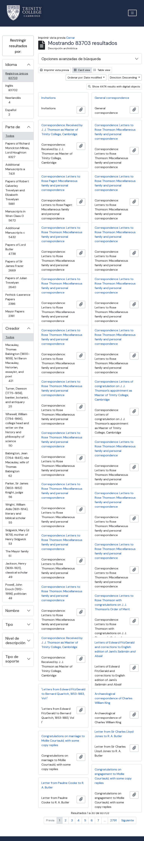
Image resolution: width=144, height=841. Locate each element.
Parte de (12, 126)
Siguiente (127, 820)
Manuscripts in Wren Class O (17, 215)
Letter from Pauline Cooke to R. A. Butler (62, 785)
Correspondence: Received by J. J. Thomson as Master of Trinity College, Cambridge (62, 129)
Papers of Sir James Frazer (17, 265)
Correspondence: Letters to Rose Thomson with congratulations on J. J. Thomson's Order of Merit (114, 602)
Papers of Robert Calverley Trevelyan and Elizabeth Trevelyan (17, 192)
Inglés (18, 87)
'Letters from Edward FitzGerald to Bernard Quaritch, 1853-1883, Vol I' (63, 693)
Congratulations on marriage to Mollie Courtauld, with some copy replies (63, 740)
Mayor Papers (16, 313)
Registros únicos (18, 75)
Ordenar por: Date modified (85, 77)
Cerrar (70, 38)
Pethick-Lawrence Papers (17, 299)
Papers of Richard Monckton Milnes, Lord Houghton (17, 150)
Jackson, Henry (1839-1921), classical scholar (16, 570)
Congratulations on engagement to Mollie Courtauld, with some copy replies (113, 776)
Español (14, 112)
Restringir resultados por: (18, 46)
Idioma (11, 64)
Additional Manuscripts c (17, 232)
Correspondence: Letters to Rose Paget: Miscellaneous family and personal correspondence (60, 183)
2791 (113, 820)
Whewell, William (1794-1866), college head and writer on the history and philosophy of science (17, 430)
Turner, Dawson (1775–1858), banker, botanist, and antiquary (17, 397)
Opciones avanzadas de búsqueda (71, 58)
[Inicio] (26, 12)
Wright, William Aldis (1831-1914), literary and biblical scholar (16, 513)
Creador (12, 328)
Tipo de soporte (12, 659)
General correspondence (112, 98)
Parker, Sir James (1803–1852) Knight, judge (16, 490)
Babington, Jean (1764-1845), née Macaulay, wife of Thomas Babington (17, 464)
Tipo (9, 624)
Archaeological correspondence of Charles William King (113, 698)
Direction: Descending (124, 77)
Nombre (12, 610)
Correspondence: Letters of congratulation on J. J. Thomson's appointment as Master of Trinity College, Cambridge (114, 391)
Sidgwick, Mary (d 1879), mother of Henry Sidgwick (17, 537)
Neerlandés (14, 100)
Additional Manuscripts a (16, 169)
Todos (9, 136)
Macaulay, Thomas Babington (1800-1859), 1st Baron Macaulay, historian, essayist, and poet (17, 363)
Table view (103, 70)
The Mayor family (17, 553)
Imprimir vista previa (56, 70)
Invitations (48, 98)
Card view (83, 70)
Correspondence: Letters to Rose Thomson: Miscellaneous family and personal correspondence (115, 132)
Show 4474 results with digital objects (116, 86)
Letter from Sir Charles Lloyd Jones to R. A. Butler (114, 734)
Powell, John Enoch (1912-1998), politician (15, 591)
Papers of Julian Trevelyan (17, 282)
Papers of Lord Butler (17, 249)
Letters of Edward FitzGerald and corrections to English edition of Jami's (115, 649)
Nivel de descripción (15, 640)
